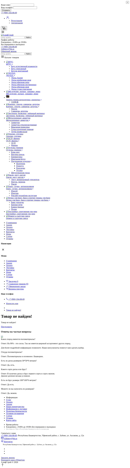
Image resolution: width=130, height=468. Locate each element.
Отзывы (9, 239)
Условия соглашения (15, 413)
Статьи (9, 236)
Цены (8, 234)
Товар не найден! (13, 310)
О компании (11, 223)
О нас (8, 400)
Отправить (6, 10)
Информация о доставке (16, 409)
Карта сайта (11, 420)
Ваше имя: (5, 5)
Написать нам (12, 303)
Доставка (10, 229)
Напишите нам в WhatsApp (13, 460)
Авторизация (17, 23)
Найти (28, 37)
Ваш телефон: (7, 7)
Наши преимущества (15, 407)
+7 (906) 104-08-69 (9, 435)
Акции (9, 404)
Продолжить (6, 327)
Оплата (9, 227)
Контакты (10, 232)
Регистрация (16, 21)
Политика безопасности (16, 411)
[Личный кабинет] (7, 18)
